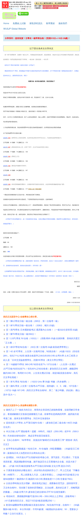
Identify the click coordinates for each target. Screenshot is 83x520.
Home (6, 23)
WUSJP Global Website (14, 28)
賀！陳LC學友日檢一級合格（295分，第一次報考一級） (32, 321)
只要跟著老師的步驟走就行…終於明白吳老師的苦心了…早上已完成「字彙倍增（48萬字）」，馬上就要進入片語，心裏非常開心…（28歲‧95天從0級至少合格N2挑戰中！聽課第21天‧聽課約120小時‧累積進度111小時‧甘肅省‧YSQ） (41, 474)
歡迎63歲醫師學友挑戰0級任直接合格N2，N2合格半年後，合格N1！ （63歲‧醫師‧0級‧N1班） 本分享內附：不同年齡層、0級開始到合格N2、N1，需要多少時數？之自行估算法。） (41, 509)
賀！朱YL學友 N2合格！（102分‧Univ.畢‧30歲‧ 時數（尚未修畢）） (37, 381)
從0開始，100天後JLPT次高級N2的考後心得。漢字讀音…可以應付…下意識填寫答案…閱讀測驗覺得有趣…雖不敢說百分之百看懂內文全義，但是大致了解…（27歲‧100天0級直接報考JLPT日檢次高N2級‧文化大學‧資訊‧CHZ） (41, 461)
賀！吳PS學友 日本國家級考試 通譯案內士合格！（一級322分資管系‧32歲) (41, 329)
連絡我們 (62, 23)
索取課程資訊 (35, 23)
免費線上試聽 (19, 23)
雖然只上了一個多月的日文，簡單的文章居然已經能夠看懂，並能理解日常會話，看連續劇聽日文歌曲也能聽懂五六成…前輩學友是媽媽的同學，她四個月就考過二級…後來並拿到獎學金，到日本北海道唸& (41, 414)
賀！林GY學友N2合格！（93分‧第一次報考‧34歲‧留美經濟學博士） (37, 346)
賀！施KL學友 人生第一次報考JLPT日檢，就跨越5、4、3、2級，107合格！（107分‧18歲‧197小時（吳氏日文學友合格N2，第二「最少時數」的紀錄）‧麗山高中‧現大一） (41, 390)
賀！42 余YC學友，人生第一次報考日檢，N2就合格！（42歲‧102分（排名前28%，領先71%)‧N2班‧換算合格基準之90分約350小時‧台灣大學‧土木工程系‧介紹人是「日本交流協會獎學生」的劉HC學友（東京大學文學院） (41, 355)
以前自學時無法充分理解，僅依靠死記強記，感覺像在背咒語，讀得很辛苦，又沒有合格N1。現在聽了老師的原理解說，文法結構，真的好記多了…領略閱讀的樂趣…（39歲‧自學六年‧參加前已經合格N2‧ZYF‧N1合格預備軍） (41, 487)
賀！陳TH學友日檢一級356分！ (20, 333)
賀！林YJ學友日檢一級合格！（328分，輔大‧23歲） (30, 325)
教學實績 (50, 23)
